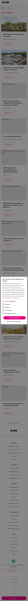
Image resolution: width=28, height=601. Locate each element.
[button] (14, 321)
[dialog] (14, 300)
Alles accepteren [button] (15, 317)
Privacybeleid (15, 298)
